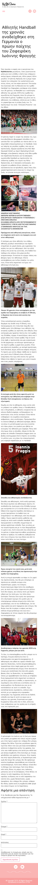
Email (3, 834)
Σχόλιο (4, 801)
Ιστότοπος (5, 842)
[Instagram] (30, 11)
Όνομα (4, 826)
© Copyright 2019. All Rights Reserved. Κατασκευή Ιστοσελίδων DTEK (19, 881)
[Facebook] (34, 11)
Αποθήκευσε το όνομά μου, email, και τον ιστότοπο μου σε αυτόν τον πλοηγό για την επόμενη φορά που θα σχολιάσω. (17, 853)
